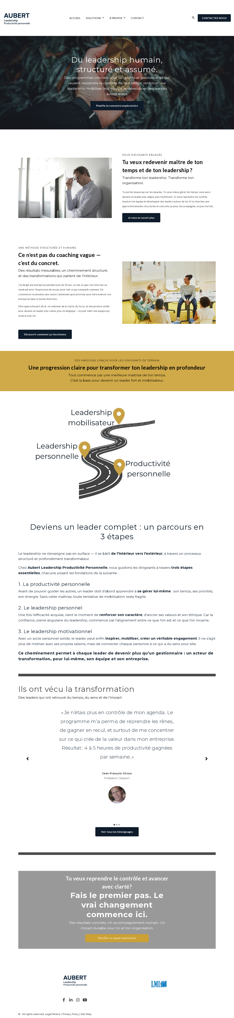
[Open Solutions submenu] (103, 17)
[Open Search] (193, 17)
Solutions (93, 18)
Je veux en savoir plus (141, 217)
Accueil (74, 18)
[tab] (114, 823)
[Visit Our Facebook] (64, 1000)
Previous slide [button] (27, 758)
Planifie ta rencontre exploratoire (117, 105)
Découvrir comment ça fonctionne (45, 334)
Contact (137, 18)
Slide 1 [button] (114, 825)
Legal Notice (52, 1014)
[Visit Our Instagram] (78, 1000)
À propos (116, 18)
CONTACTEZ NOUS (214, 17)
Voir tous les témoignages (117, 831)
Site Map (86, 1014)
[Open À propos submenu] (124, 17)
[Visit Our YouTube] (85, 1000)
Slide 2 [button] (116, 825)
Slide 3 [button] (119, 825)
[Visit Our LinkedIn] (71, 1000)
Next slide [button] (206, 758)
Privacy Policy (70, 1014)
